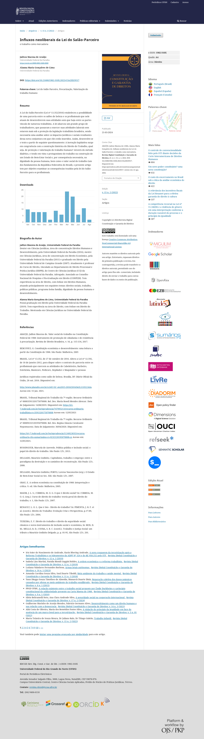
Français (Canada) (163, 94)
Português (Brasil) (163, 84)
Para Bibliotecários (157, 521)
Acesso (185, 2)
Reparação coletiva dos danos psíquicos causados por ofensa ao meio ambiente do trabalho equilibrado (79, 581)
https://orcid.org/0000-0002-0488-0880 (34, 63)
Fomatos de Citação (113, 178)
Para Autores (154, 517)
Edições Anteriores (48, 20)
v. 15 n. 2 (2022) (47, 30)
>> (42, 627)
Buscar (183, 20)
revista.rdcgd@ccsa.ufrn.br (43, 687)
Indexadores (68, 20)
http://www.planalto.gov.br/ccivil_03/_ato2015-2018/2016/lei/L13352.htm (56, 387)
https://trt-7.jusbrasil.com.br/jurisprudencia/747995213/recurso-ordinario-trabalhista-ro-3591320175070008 (52, 409)
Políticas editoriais (89, 20)
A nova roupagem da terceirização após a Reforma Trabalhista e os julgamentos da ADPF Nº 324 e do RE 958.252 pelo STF (78, 554)
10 (37, 627)
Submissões (111, 20)
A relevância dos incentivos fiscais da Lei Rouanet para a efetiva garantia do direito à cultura (165, 193)
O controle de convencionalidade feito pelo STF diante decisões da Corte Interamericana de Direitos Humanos (165, 155)
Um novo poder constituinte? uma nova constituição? (165, 168)
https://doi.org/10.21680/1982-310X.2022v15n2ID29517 (52, 80)
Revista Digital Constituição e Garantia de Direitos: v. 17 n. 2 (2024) (80, 599)
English (157, 87)
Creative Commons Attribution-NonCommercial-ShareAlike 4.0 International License (120, 243)
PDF (108, 118)
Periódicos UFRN (159, 2)
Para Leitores (154, 512)
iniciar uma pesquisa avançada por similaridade (64, 634)
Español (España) (162, 91)
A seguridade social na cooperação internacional (100, 597)
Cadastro (175, 2)
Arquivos (33, 30)
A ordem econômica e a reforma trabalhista (100, 561)
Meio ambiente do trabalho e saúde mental (99, 573)
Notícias (128, 20)
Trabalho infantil (103, 618)
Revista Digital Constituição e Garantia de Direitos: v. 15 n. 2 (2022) (76, 620)
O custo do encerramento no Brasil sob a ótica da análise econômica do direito (166, 180)
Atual (31, 20)
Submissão (155, 35)
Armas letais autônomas (77, 567)
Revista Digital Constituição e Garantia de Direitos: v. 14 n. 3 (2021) (91, 606)
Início (22, 30)
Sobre (18, 20)
